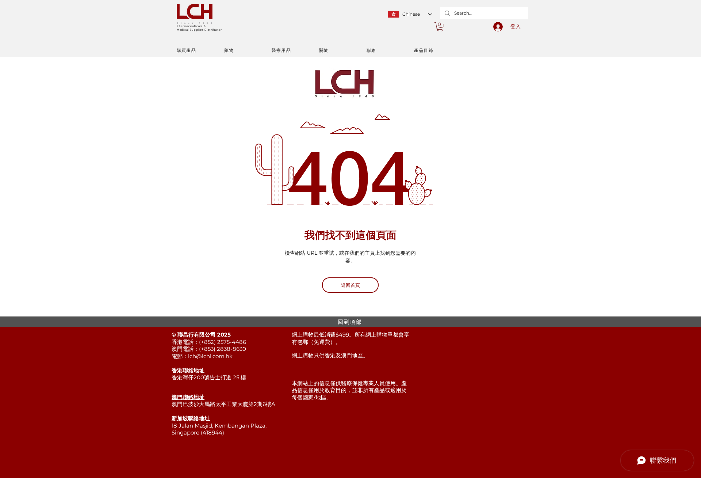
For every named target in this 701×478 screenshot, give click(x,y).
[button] (439, 26)
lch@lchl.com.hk (210, 356)
